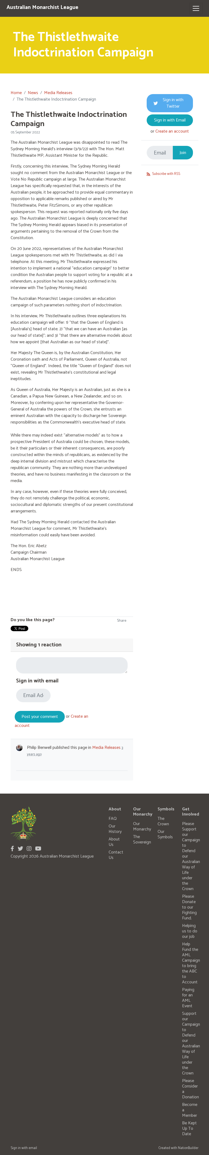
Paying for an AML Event (188, 998)
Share (121, 621)
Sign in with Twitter (173, 103)
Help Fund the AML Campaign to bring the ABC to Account (191, 963)
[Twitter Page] (20, 849)
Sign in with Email (170, 120)
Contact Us (116, 855)
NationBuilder (188, 1148)
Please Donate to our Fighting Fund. (189, 907)
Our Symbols (165, 834)
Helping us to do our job (189, 931)
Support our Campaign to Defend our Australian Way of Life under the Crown (191, 1043)
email (33, 1148)
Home (16, 93)
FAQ (113, 818)
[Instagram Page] (29, 849)
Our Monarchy (142, 826)
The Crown (163, 821)
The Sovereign (142, 839)
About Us (114, 842)
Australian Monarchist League (42, 7)
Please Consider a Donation (190, 1089)
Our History (115, 829)
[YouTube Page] (38, 849)
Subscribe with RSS (165, 174)
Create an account (172, 131)
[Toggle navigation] (195, 8)
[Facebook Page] (12, 849)
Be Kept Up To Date (189, 1128)
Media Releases (58, 93)
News (33, 93)
